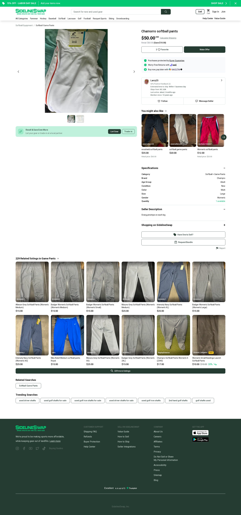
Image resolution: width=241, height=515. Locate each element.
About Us (158, 431)
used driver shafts (27, 400)
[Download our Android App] (208, 439)
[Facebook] (24, 449)
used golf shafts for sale (55, 400)
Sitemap (158, 475)
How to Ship (123, 441)
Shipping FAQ (90, 431)
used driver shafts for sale (121, 400)
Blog (156, 480)
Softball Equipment (24, 25)
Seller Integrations (127, 446)
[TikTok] (44, 449)
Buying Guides (56, 448)
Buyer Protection (92, 441)
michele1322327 (205, 144)
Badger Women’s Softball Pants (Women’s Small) (100, 306)
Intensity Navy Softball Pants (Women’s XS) (28, 359)
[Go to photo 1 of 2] (71, 119)
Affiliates (158, 441)
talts (54, 353)
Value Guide (219, 18)
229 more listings (122, 371)
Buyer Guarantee (176, 60)
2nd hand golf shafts (178, 400)
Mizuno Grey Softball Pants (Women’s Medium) (138, 306)
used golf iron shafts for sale (87, 400)
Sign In (215, 11)
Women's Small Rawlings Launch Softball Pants (206, 359)
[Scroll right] (223, 137)
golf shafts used (203, 400)
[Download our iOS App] (202, 432)
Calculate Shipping (168, 38)
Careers (157, 436)
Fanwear (34, 18)
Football (87, 18)
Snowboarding (122, 18)
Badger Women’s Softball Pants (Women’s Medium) (65, 306)
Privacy (157, 451)
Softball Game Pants (45, 25)
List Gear (114, 131)
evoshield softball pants (152, 149)
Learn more (55, 441)
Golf (79, 18)
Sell (200, 11)
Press (157, 470)
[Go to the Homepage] (31, 12)
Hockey (43, 18)
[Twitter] (37, 449)
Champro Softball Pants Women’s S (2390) (172, 359)
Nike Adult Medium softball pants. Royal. (65, 359)
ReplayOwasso (164, 353)
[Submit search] (166, 12)
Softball (61, 18)
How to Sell (123, 436)
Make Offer (205, 49)
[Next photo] (134, 72)
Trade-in (128, 131)
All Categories (22, 18)
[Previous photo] (18, 72)
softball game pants (178, 149)
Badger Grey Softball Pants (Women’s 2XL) (138, 359)
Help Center (208, 18)
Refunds (88, 436)
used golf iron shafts (151, 400)
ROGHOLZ (21, 299)
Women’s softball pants (207, 149)
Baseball (52, 18)
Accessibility (160, 465)
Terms (157, 446)
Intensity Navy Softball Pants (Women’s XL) (169, 306)
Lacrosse (72, 18)
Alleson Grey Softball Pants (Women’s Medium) (32, 306)
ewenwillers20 (148, 144)
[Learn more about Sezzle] (175, 69)
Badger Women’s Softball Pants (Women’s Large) (206, 306)
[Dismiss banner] (235, 3)
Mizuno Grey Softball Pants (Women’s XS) (102, 359)
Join (223, 11)
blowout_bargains (200, 352)
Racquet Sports (100, 18)
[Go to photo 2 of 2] (80, 119)
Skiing (111, 18)
